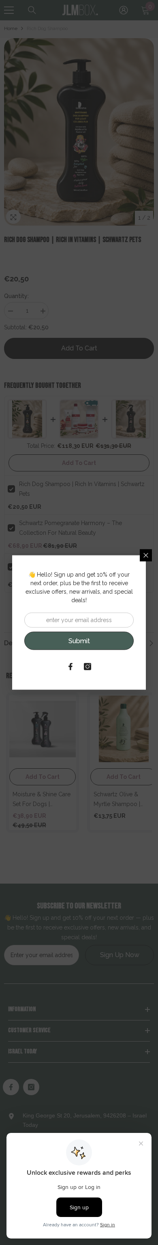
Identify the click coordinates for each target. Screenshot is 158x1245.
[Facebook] (70, 666)
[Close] (146, 555)
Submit (79, 640)
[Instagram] (87, 666)
